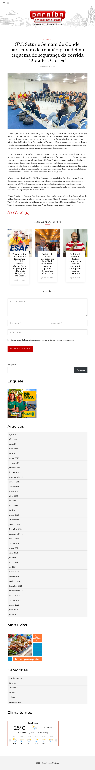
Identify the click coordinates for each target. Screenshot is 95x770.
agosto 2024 (14, 548)
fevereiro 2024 (15, 577)
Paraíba (47, 40)
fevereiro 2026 (15, 463)
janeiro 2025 (14, 524)
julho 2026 (13, 439)
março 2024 (14, 572)
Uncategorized (15, 702)
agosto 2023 (14, 605)
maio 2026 (13, 449)
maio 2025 (13, 506)
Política (12, 697)
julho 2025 (13, 496)
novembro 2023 (16, 591)
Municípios (13, 688)
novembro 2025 (15, 477)
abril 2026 (13, 453)
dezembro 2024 (15, 529)
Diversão (12, 683)
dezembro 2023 (15, 586)
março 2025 (14, 515)
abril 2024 (13, 567)
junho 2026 (14, 444)
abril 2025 (13, 510)
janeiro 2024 (14, 581)
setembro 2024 (15, 543)
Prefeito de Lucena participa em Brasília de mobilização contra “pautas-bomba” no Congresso (47, 263)
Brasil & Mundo (15, 678)
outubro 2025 (14, 482)
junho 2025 (13, 501)
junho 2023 (14, 614)
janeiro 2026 (14, 468)
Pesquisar (12, 365)
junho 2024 (14, 558)
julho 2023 (13, 610)
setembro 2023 (15, 600)
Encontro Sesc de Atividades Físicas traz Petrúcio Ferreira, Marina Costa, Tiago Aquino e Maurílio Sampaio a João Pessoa (20, 265)
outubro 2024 (14, 539)
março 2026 (14, 458)
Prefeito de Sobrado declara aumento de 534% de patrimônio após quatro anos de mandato (75, 263)
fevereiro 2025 (15, 520)
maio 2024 (13, 562)
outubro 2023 (14, 595)
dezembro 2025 (15, 472)
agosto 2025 (14, 491)
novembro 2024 (16, 534)
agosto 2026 (14, 435)
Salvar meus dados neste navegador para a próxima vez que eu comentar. (42, 340)
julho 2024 (13, 553)
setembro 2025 (15, 487)
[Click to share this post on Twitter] (15, 213)
